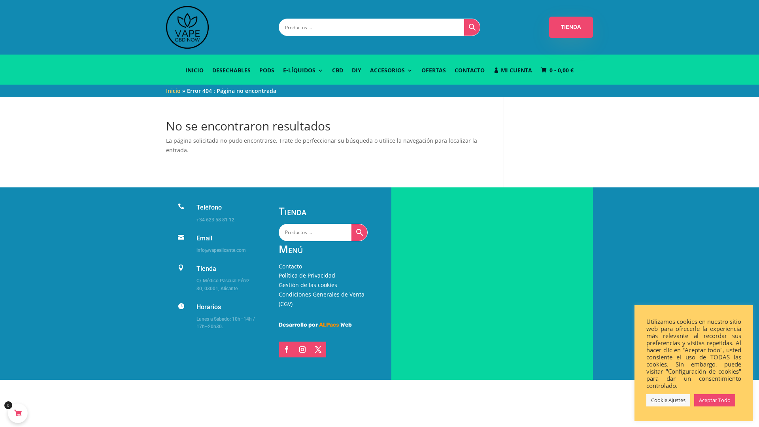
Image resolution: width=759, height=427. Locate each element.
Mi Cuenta (516, 71)
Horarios (208, 307)
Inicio (194, 71)
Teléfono (209, 207)
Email (204, 238)
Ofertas (433, 71)
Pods (266, 71)
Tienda (206, 268)
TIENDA (571, 27)
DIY (356, 71)
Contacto (470, 71)
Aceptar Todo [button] (715, 400)
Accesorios (387, 71)
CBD (337, 71)
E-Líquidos (299, 71)
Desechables (231, 71)
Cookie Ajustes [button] (668, 400)
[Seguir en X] (318, 349)
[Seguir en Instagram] (302, 349)
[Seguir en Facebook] (287, 349)
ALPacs (329, 324)
